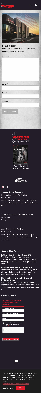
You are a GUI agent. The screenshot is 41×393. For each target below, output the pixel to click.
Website (5, 102)
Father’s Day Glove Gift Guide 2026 (16, 255)
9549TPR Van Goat (25, 214)
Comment (6, 56)
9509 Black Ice (18, 229)
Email (4, 93)
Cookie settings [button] (9, 388)
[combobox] (20, 186)
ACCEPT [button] (21, 388)
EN (6, 187)
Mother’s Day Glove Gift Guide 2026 (16, 267)
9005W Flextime (21, 195)
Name (5, 84)
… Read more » (24, 274)
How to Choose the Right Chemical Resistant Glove (16, 279)
